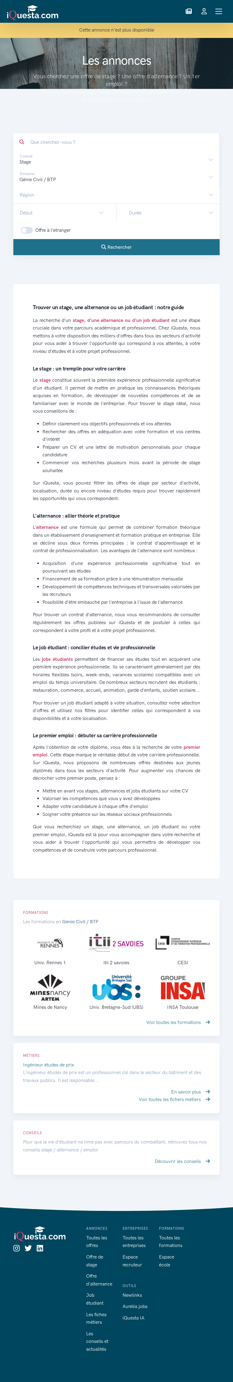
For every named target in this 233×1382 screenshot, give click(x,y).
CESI (182, 962)
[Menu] (219, 11)
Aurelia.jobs (135, 1306)
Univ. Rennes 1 (50, 962)
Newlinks (132, 1295)
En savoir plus (186, 1092)
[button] (189, 11)
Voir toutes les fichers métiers (170, 1099)
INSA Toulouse (182, 1007)
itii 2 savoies (116, 962)
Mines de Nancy (50, 1007)
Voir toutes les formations (174, 1022)
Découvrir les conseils (178, 1161)
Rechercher (119, 247)
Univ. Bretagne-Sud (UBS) (116, 1007)
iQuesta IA (133, 1318)
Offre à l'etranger (53, 230)
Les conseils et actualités (97, 1341)
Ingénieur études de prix (48, 1065)
